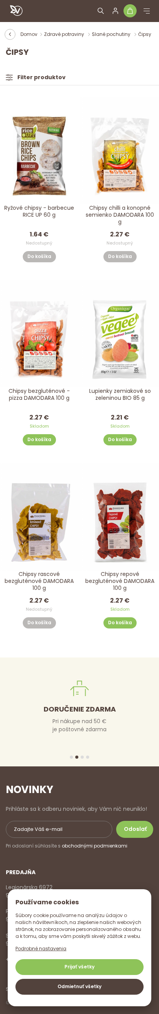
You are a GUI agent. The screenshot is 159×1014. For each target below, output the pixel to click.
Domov (28, 34)
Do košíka (39, 256)
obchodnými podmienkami (94, 845)
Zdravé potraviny (64, 34)
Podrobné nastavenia (40, 948)
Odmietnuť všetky (79, 986)
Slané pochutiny (112, 34)
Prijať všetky (79, 966)
